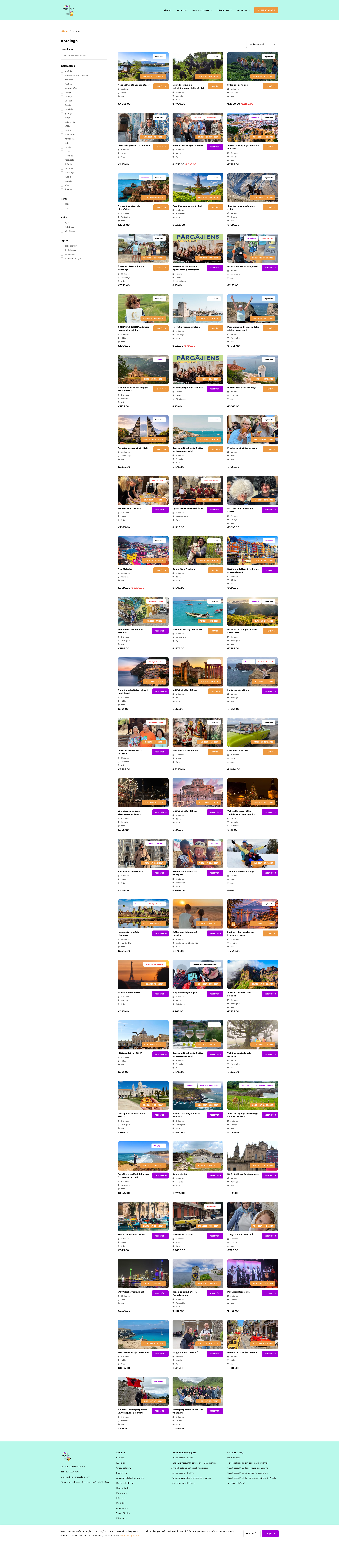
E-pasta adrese (155, 566)
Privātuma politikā (129, 1535)
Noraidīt (252, 1533)
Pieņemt (270, 1533)
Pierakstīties (169, 587)
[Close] (193, 520)
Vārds (151, 551)
